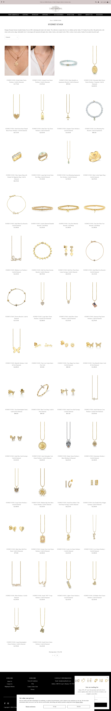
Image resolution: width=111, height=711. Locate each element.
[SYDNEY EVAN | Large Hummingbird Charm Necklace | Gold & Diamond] (16, 623)
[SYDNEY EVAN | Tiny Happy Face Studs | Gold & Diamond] (68, 344)
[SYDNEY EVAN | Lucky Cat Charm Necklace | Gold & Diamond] (68, 530)
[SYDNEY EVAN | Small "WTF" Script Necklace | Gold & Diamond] (42, 576)
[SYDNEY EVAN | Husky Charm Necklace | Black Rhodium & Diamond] (68, 437)
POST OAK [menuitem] (70, 14)
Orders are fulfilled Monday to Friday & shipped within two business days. (55, 2)
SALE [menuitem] (80, 14)
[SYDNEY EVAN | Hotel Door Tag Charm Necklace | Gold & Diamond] (42, 109)
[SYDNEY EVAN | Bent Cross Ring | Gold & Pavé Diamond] (42, 390)
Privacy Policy (79, 702)
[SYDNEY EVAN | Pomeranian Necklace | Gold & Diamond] (94, 437)
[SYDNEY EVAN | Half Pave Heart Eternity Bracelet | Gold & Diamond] (42, 251)
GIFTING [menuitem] (25, 14)
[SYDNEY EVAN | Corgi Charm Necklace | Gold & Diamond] (16, 483)
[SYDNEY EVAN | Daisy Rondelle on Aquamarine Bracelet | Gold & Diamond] (68, 61)
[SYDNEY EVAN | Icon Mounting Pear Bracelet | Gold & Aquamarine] (94, 109)
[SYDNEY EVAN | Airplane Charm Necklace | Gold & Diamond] (68, 109)
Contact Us (9, 684)
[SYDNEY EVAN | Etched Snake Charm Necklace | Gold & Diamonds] (16, 61)
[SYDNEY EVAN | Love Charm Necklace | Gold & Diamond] (94, 530)
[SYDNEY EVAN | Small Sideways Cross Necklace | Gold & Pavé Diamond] (94, 390)
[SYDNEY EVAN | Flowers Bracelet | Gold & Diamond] (16, 297)
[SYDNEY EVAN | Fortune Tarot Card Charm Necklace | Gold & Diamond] (42, 530)
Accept (54, 706)
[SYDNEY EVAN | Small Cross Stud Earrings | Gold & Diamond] (68, 390)
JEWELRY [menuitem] (35, 14)
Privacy (32, 689)
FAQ (32, 684)
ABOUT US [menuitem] (88, 14)
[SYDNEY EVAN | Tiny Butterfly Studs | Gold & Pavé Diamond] (94, 344)
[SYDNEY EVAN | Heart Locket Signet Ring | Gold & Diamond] (94, 156)
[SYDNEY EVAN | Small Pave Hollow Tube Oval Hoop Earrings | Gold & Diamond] (68, 483)
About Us (9, 681)
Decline (79, 706)
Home (51, 20)
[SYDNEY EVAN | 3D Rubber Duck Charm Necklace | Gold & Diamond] (94, 576)
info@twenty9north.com (65, 681)
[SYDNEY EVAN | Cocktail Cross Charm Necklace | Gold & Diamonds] (42, 61)
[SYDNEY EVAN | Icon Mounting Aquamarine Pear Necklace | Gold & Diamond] (68, 156)
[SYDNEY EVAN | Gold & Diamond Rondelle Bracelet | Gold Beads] (42, 204)
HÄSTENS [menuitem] (99, 14)
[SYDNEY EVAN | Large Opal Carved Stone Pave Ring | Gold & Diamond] (42, 156)
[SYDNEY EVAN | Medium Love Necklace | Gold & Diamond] (16, 251)
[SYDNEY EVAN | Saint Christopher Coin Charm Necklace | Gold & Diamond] (42, 437)
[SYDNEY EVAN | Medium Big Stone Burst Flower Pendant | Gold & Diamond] (42, 483)
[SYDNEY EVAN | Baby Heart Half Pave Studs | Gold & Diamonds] (16, 530)
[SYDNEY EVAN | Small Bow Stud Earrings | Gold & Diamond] (16, 437)
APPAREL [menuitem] (45, 14)
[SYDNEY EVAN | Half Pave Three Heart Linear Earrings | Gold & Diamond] (68, 251)
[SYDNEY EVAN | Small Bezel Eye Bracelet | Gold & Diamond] (16, 204)
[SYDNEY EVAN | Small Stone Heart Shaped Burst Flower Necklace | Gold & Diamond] (16, 109)
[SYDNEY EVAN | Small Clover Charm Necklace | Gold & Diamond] (42, 623)
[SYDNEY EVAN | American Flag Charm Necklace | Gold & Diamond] (94, 297)
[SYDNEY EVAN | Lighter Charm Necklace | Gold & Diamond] (68, 576)
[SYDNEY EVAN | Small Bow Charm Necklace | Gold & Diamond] (68, 297)
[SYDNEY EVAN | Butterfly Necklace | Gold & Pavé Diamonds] (16, 344)
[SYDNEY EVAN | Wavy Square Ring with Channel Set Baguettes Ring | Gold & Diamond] (16, 156)
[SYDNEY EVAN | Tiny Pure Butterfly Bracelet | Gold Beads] (68, 204)
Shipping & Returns (9, 686)
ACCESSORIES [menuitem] (58, 14)
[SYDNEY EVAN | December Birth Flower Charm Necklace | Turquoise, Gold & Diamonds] (94, 61)
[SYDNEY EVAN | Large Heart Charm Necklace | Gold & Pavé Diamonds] (42, 297)
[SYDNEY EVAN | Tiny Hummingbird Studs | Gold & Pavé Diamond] (16, 390)
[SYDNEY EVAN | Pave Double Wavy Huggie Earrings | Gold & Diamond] (94, 483)
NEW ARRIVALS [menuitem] (13, 14)
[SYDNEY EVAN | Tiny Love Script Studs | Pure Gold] (42, 344)
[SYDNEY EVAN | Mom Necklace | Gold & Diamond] (16, 576)
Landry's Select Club (32, 686)
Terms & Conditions (33, 681)
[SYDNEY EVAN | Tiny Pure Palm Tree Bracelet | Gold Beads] (94, 204)
